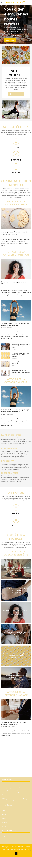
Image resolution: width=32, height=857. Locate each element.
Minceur (4, 818)
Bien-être (4, 822)
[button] (16, 94)
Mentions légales (6, 844)
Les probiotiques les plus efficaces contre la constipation (21, 371)
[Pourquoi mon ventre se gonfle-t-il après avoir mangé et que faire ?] (5, 346)
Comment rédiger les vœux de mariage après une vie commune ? (14, 723)
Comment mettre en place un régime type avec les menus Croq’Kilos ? (15, 324)
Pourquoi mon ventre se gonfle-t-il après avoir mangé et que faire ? (21, 345)
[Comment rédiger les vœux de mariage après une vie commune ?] (16, 709)
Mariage (4, 826)
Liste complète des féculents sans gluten (14, 232)
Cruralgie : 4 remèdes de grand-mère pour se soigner (16, 567)
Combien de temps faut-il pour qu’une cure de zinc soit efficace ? (20, 354)
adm (4, 286)
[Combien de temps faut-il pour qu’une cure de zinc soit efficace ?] (5, 355)
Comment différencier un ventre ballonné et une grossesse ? (16, 589)
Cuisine (3, 810)
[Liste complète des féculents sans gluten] (16, 218)
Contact (4, 840)
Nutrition (4, 814)
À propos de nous (6, 836)
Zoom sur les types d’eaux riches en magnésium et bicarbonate (16, 676)
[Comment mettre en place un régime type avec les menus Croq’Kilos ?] (16, 310)
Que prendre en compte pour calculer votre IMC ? (15, 283)
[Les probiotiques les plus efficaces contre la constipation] (5, 373)
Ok (16, 853)
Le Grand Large (6, 234)
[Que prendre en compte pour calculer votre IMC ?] (16, 269)
